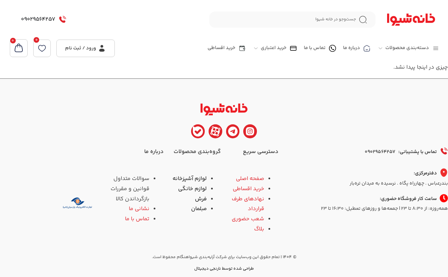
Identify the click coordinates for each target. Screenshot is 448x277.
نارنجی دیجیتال (207, 268)
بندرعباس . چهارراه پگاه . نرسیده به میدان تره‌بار (399, 183)
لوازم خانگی (192, 189)
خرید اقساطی (248, 189)
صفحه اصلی (250, 178)
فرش (201, 199)
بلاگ (259, 229)
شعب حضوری (248, 219)
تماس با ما (137, 219)
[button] (408, 48)
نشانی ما (139, 209)
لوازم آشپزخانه (190, 178)
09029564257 (38, 19)
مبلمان (199, 209)
